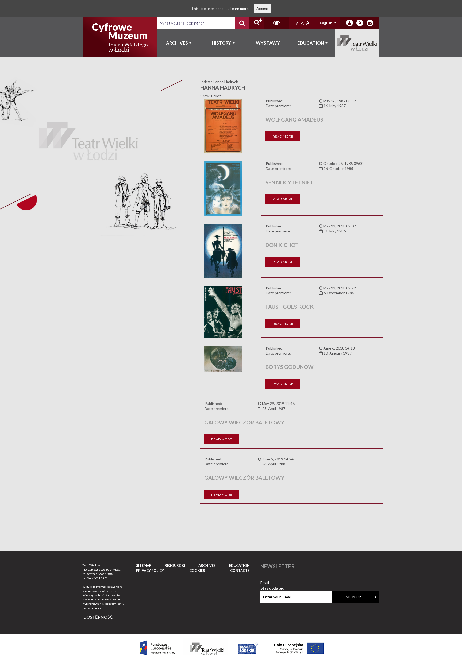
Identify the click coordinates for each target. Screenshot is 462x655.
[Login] (349, 23)
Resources (175, 565)
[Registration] (359, 23)
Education (310, 43)
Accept (262, 8)
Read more (282, 136)
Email (272, 582)
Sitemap (143, 565)
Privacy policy (150, 570)
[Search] (242, 23)
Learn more (239, 8)
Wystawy (268, 43)
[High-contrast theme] (276, 23)
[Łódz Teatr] (120, 37)
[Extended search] (256, 23)
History (221, 43)
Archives (177, 43)
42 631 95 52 (100, 578)
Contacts (240, 570)
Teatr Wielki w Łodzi (357, 43)
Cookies (197, 570)
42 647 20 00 (106, 573)
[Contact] (370, 23)
